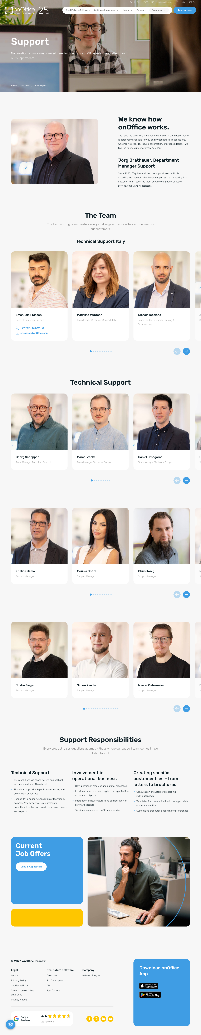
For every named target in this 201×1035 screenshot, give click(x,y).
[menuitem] (139, 2)
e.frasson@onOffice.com (34, 333)
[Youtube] (110, 1019)
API (48, 985)
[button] (91, 351)
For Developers (55, 980)
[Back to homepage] (31, 10)
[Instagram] (96, 1019)
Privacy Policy (18, 980)
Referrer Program (91, 975)
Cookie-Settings (19, 985)
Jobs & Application (31, 866)
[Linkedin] (103, 1019)
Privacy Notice (19, 999)
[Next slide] (186, 351)
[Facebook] (89, 1019)
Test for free (185, 10)
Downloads (53, 975)
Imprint (15, 975)
